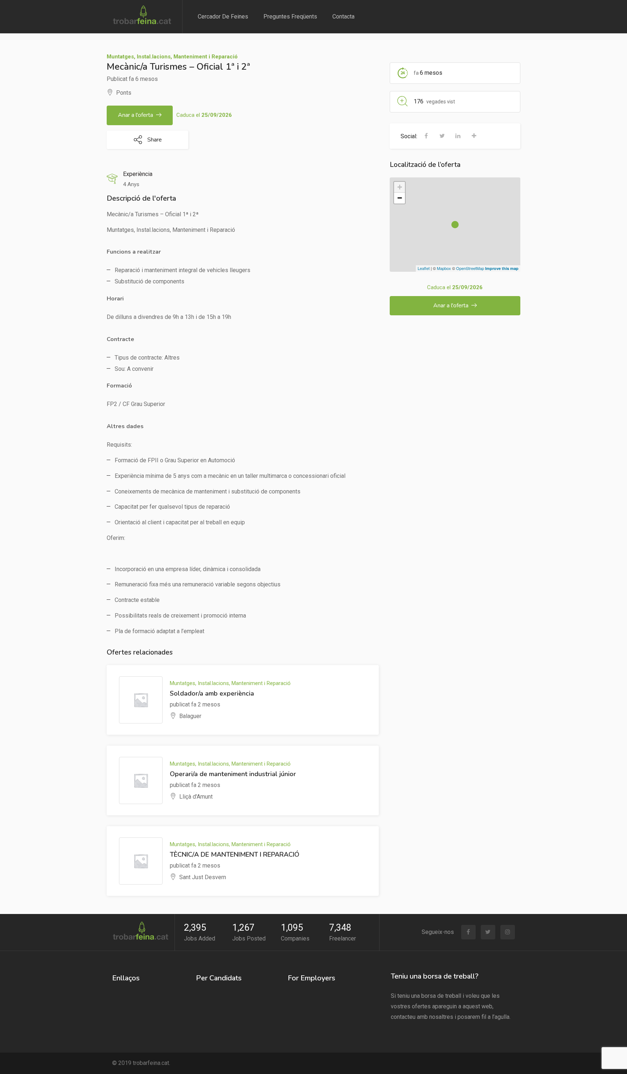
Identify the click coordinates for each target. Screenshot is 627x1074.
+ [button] (399, 187)
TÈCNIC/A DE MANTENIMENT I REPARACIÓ (234, 854)
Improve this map (502, 268)
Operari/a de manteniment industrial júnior (233, 774)
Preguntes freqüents (290, 16)
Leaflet (424, 268)
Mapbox (444, 268)
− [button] (399, 197)
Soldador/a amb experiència (212, 693)
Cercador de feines (223, 16)
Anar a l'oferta (135, 115)
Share (154, 140)
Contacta (343, 16)
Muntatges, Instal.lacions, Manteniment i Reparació (172, 56)
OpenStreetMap (470, 268)
